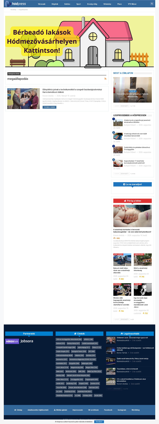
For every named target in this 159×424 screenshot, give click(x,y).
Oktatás (11, 89)
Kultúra (67, 4)
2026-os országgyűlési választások (68, 339)
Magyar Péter (91, 367)
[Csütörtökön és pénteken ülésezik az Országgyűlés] (118, 149)
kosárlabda (61, 363)
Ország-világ (92, 4)
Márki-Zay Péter (94, 371)
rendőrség (71, 383)
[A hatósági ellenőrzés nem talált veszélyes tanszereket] (118, 136)
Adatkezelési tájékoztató (38, 410)
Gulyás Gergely (62, 351)
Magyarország (77, 367)
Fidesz (96, 347)
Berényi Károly (73, 343)
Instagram (122, 410)
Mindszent (71, 371)
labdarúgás (87, 363)
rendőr (60, 383)
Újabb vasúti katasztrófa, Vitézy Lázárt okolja (132, 358)
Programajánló (92, 379)
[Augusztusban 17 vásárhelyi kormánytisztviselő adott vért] (118, 163)
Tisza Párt (61, 387)
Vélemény (107, 4)
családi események (89, 343)
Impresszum (78, 410)
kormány (90, 355)
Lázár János (62, 367)
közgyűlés (74, 363)
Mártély (60, 375)
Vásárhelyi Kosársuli (64, 395)
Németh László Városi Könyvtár (78, 375)
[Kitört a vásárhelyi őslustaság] (143, 259)
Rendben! (99, 422)
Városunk (41, 4)
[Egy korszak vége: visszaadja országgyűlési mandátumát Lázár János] (143, 289)
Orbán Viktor (62, 379)
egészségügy (84, 347)
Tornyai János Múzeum (77, 387)
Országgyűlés (77, 379)
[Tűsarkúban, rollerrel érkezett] (110, 371)
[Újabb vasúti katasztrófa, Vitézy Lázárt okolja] (110, 361)
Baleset (60, 343)
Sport (78, 4)
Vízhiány (87, 395)
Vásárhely (70, 391)
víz (77, 395)
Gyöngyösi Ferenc (79, 351)
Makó (59, 371)
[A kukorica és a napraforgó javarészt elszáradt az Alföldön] (118, 122)
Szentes (95, 383)
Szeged (83, 383)
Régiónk (55, 4)
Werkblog (136, 410)
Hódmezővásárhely (64, 355)
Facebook (108, 410)
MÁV (82, 371)
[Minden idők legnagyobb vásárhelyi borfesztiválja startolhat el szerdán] (122, 289)
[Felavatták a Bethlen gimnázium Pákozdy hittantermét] (132, 90)
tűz (59, 391)
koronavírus (61, 359)
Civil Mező (119, 206)
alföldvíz (88, 339)
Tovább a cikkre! (49, 107)
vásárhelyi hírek (84, 391)
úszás (98, 395)
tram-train (93, 387)
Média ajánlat (61, 410)
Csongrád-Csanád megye (65, 347)
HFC (92, 351)
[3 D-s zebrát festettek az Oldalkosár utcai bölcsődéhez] (110, 381)
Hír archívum (93, 410)
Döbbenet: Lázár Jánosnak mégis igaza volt (132, 338)
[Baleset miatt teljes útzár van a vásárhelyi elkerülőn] (122, 259)
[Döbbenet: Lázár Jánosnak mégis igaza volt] (110, 340)
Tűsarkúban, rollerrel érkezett (127, 369)
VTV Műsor (132, 4)
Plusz (119, 4)
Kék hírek (118, 254)
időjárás (79, 355)
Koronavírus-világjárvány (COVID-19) (83, 359)
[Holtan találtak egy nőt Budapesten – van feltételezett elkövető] (110, 350)
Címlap (132, 91)
